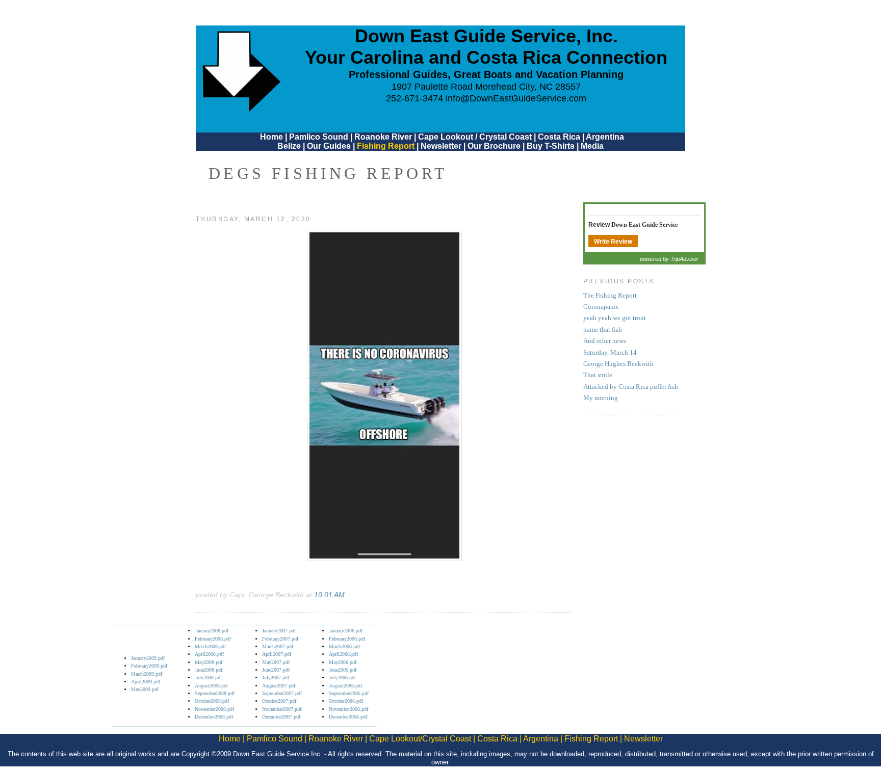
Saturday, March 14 (610, 352)
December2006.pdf (348, 717)
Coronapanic (601, 306)
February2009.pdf (149, 666)
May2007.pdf (276, 662)
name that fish (602, 329)
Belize (289, 146)
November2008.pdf (214, 709)
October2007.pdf (279, 701)
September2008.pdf (215, 693)
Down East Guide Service (644, 224)
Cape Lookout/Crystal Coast (420, 738)
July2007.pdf (275, 677)
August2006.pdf (345, 685)
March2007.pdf (277, 646)
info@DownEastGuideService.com (516, 98)
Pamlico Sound (318, 136)
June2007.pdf (276, 670)
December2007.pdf (281, 717)
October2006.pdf (346, 701)
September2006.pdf (349, 693)
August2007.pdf (278, 685)
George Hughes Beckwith (618, 363)
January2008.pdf (211, 630)
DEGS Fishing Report (328, 173)
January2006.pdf (345, 630)
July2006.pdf (342, 677)
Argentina (605, 136)
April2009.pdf (145, 681)
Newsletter (441, 146)
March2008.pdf (210, 646)
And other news (604, 340)
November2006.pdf (348, 709)
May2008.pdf (208, 662)
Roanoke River (383, 136)
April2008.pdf (209, 654)
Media (592, 146)
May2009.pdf (145, 689)
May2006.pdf (342, 662)
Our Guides (329, 146)
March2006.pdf (344, 646)
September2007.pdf (282, 693)
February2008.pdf (213, 639)
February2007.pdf (280, 639)
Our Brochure (494, 146)
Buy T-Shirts (551, 146)
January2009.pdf (148, 658)
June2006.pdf (342, 670)
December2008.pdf (214, 717)
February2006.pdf (347, 639)
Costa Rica (559, 136)
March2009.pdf (146, 674)
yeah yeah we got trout (614, 318)
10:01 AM (329, 595)
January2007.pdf (279, 630)
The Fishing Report (610, 295)
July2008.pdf (208, 677)
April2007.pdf (276, 654)
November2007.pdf (281, 709)
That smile (597, 375)
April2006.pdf (343, 654)
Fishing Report (387, 146)
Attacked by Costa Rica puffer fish (630, 386)
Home (271, 136)
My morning (600, 398)
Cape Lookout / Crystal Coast (475, 136)
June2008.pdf (208, 670)
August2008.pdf (211, 685)
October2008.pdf (212, 701)
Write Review (613, 241)
